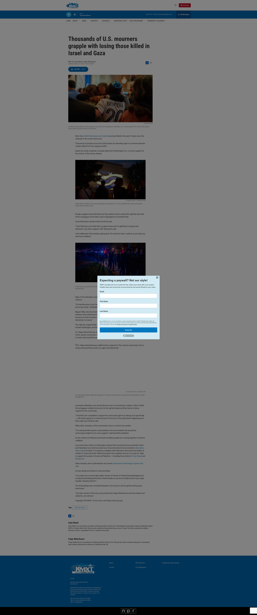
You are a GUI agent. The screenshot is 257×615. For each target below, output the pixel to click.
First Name (104, 301)
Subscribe (128, 330)
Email (102, 291)
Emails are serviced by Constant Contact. (127, 324)
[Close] (158, 277)
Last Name (104, 311)
